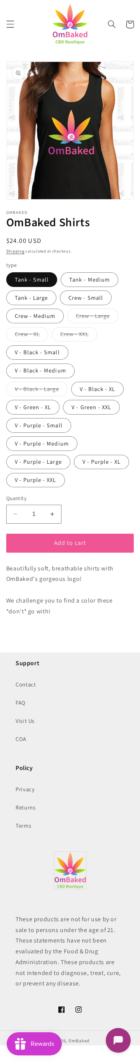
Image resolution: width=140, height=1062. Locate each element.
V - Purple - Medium (42, 443)
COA (21, 739)
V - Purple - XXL (35, 479)
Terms (23, 825)
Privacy (25, 789)
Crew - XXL (78, 335)
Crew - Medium (35, 315)
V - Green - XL (33, 407)
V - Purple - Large (38, 461)
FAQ (21, 702)
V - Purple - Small (39, 425)
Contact (26, 684)
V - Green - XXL (91, 407)
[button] (10, 24)
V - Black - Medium (40, 370)
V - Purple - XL (101, 461)
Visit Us (25, 720)
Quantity (16, 498)
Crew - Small (85, 297)
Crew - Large (97, 317)
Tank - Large (31, 297)
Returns (25, 807)
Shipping (15, 251)
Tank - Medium (89, 279)
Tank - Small (32, 279)
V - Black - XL (98, 389)
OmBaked (78, 1040)
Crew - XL (31, 335)
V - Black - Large (41, 390)
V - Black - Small (37, 352)
